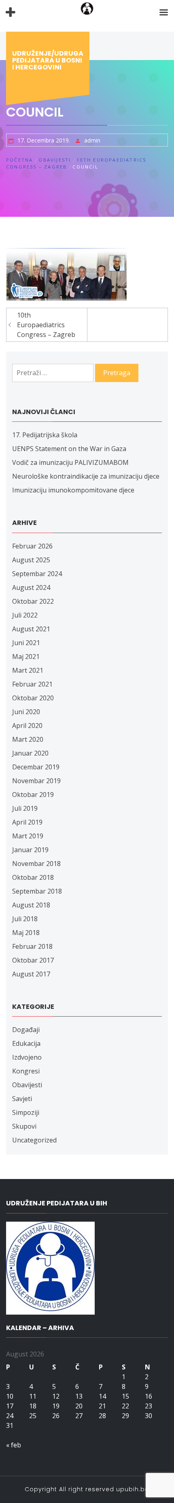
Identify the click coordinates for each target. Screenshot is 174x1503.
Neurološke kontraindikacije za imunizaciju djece (85, 476)
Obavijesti (27, 1084)
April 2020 (27, 725)
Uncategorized (34, 1140)
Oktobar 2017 (33, 960)
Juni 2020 (26, 711)
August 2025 (31, 559)
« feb (13, 1444)
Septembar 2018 (37, 891)
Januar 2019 (30, 849)
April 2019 (27, 822)
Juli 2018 (25, 918)
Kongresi (26, 1071)
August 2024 (31, 587)
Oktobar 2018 (33, 877)
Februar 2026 (32, 546)
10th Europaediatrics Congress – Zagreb (46, 325)
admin (92, 140)
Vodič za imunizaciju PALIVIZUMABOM (70, 462)
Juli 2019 (25, 808)
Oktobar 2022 (33, 601)
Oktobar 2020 (33, 697)
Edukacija (26, 1043)
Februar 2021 (32, 684)
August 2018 (31, 905)
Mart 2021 (27, 670)
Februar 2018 (32, 946)
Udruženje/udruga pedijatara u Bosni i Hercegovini (47, 60)
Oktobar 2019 (33, 794)
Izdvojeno (27, 1057)
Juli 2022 (25, 615)
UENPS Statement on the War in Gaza (69, 448)
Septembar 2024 (37, 573)
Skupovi (24, 1126)
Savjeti (22, 1098)
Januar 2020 (30, 753)
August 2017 (31, 974)
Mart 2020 (27, 739)
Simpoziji (25, 1112)
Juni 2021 (26, 642)
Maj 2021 (26, 656)
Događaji (26, 1029)
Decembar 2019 (35, 766)
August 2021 (31, 628)
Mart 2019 (27, 835)
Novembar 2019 (36, 780)
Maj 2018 (26, 932)
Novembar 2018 (36, 863)
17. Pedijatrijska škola (44, 434)
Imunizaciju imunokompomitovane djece (73, 490)
